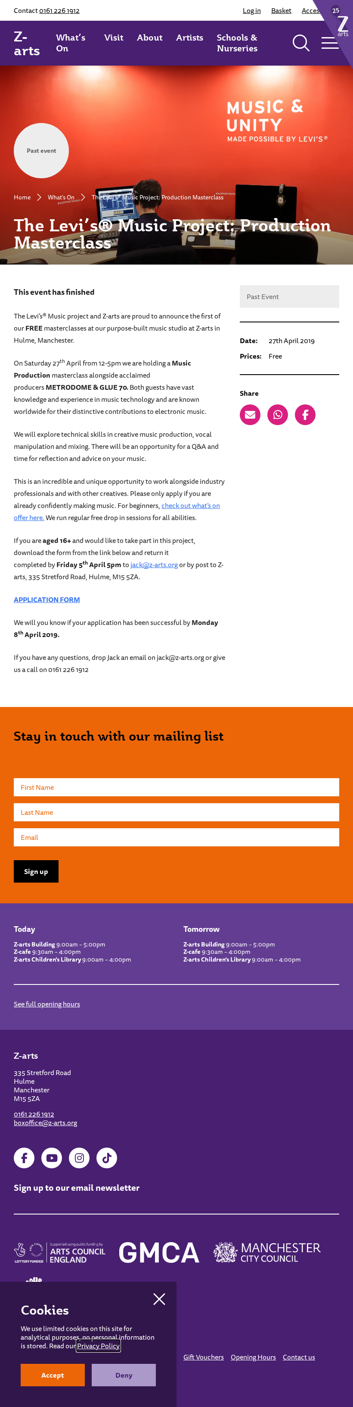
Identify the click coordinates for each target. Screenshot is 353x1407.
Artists (189, 37)
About (149, 37)
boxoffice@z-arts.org (45, 1122)
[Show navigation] (330, 43)
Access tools (320, 10)
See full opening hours (47, 1004)
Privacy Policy (98, 1345)
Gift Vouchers (203, 1357)
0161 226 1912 (59, 10)
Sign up (36, 871)
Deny (124, 1375)
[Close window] (159, 1299)
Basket (281, 10)
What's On (61, 197)
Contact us (299, 1357)
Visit (113, 37)
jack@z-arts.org (154, 564)
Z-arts (27, 43)
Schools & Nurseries (237, 43)
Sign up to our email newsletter (76, 1187)
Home (22, 197)
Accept (52, 1375)
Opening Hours (253, 1357)
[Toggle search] (301, 43)
